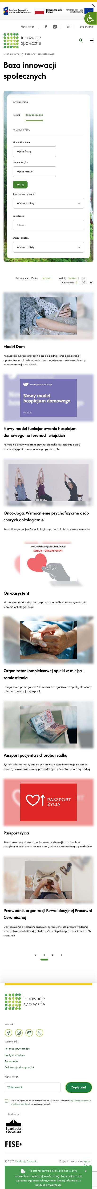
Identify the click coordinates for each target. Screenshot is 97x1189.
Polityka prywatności (17, 1048)
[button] (90, 18)
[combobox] (48, 247)
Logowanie (86, 26)
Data (34, 278)
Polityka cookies (15, 1055)
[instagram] (55, 26)
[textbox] (46, 247)
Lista (83, 278)
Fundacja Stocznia (26, 1161)
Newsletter (27, 26)
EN (68, 26)
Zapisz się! (78, 1087)
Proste (16, 115)
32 (83, 282)
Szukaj (20, 184)
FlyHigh (88, 1165)
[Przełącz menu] (91, 40)
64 (91, 282)
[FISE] (13, 1144)
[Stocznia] (13, 1126)
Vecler (87, 1161)
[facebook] (46, 26)
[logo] (22, 40)
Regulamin (11, 1061)
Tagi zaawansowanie (24, 194)
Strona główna (12, 54)
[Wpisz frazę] (81, 40)
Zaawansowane (34, 115)
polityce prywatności (48, 1185)
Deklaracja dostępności (19, 1067)
